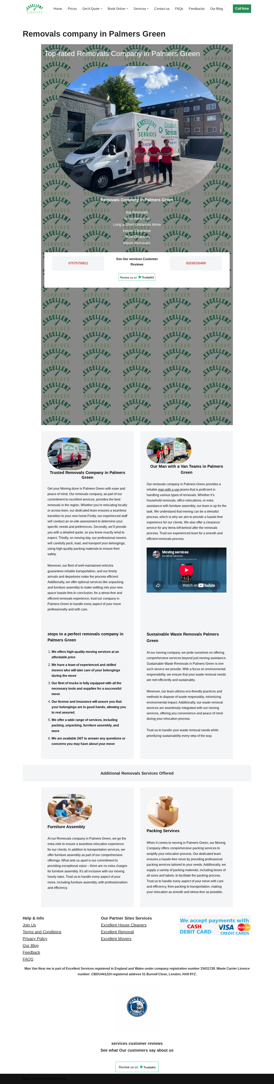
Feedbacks (197, 8)
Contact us (161, 8)
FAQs (179, 8)
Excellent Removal (117, 932)
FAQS (28, 959)
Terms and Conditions (42, 932)
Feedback (31, 952)
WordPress (58, 1079)
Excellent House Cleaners (124, 925)
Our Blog (216, 8)
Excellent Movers (116, 938)
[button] (101, 8)
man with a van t (169, 489)
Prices (72, 8)
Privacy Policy (35, 938)
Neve (26, 1079)
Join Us (29, 925)
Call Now (242, 8)
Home (58, 8)
